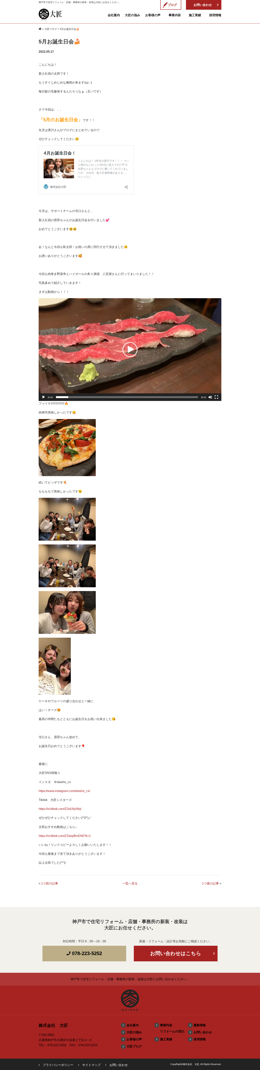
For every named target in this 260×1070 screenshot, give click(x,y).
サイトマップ (91, 1065)
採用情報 (215, 15)
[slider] (127, 397)
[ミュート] (210, 397)
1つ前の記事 (49, 883)
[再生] (43, 397)
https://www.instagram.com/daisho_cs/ (64, 791)
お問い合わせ (203, 1032)
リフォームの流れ (172, 1031)
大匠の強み (132, 15)
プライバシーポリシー (58, 1065)
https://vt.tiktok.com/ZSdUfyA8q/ (60, 808)
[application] (130, 349)
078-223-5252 (86, 953)
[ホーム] (40, 29)
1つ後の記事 (210, 883)
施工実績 (195, 15)
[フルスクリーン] (216, 397)
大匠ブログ (51, 29)
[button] (130, 349)
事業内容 (175, 15)
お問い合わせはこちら (175, 953)
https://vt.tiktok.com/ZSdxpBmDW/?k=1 (65, 835)
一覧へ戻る (130, 883)
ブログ (172, 4)
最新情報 (200, 1025)
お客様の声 (152, 15)
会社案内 (114, 15)
